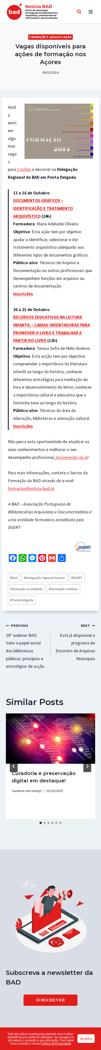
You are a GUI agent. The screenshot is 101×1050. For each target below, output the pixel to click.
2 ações (24, 169)
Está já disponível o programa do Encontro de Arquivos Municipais (75, 642)
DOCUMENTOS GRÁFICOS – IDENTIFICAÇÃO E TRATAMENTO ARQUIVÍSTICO (43, 208)
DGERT (76, 577)
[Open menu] (90, 11)
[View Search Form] (79, 11)
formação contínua (63, 589)
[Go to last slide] (14, 766)
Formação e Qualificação (50, 37)
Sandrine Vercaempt (27, 791)
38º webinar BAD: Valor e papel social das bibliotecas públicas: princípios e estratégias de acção (25, 646)
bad (13, 577)
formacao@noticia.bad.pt (31, 488)
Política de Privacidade (55, 1043)
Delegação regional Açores (44, 577)
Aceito (86, 1038)
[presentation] (50, 738)
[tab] (40, 823)
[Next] (87, 766)
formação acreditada (26, 589)
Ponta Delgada (21, 600)
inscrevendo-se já (71, 457)
